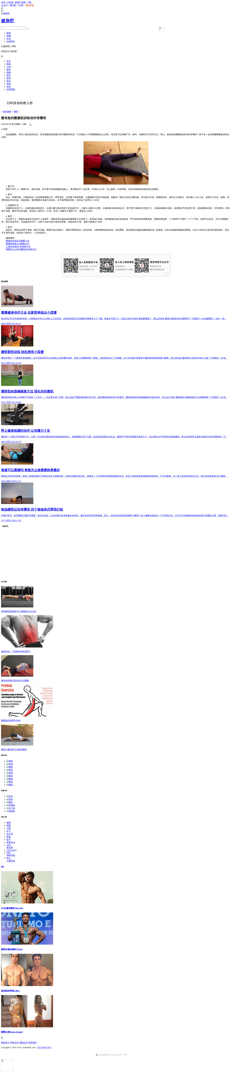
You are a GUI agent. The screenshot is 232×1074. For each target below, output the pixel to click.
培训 (8, 86)
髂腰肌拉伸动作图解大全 (17, 241)
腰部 (16, 111)
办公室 (9, 834)
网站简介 (5, 1042)
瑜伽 (8, 33)
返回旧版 (29, 5)
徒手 (8, 839)
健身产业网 (20, 2)
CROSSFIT (11, 850)
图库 (2, 866)
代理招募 (10, 89)
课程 (8, 69)
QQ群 (20, 5)
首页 (3, 2)
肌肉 (8, 64)
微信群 (13, 5)
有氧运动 (10, 842)
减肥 (8, 822)
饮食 (8, 78)
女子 (8, 831)
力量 (8, 828)
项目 (8, 75)
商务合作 (14, 1042)
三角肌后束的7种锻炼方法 (18, 246)
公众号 (4, 5)
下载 (29, 2)
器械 (8, 36)
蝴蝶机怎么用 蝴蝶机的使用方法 (21, 249)
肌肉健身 (7, 111)
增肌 (8, 825)
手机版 (10, 2)
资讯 (8, 81)
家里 (8, 837)
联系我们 (32, 1042)
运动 (8, 38)
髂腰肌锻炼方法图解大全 (17, 244)
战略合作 (23, 1042)
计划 (8, 67)
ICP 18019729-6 (44, 1047)
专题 (8, 84)
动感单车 (10, 41)
